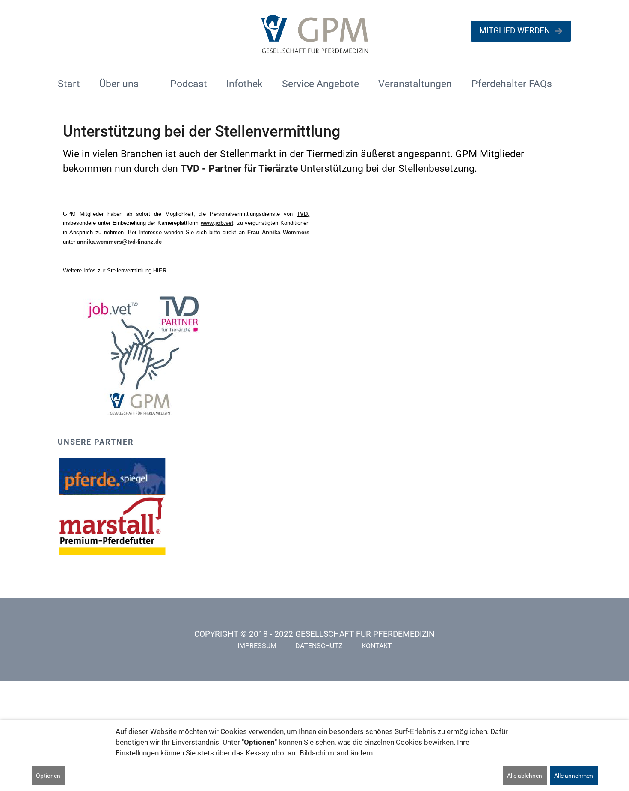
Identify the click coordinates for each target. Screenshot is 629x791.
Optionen (48, 775)
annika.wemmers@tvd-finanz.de (119, 242)
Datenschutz (319, 646)
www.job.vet (217, 223)
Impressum (256, 646)
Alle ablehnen (524, 775)
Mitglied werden (514, 31)
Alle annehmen (573, 775)
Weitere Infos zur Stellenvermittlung (114, 270)
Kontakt (377, 646)
